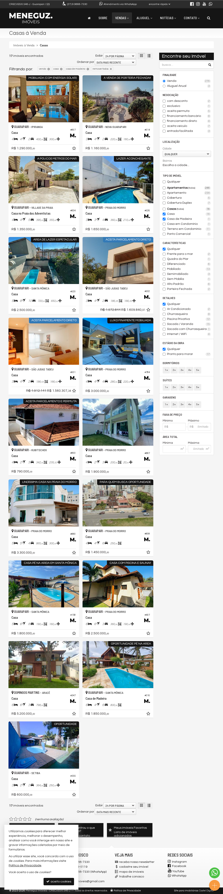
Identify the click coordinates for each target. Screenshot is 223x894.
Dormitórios (171, 363)
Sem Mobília (188, 279)
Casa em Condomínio (188, 223)
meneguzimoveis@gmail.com (83, 881)
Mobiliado (188, 269)
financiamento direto (188, 121)
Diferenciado (188, 264)
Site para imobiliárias (186, 890)
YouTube (178, 871)
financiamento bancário (188, 116)
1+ (166, 370)
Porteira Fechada (188, 289)
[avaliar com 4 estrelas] (25, 819)
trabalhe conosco (131, 876)
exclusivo (188, 106)
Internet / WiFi (188, 334)
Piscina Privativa (188, 319)
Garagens (169, 397)
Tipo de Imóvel (172, 175)
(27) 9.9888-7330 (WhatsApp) (86, 871)
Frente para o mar (188, 253)
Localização (171, 141)
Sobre (102, 18)
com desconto (188, 101)
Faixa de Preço (172, 414)
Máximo (193, 420)
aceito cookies (60, 881)
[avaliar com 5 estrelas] (29, 819)
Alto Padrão (188, 284)
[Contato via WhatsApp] (214, 872)
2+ (174, 370)
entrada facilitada (188, 131)
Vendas (120, 18)
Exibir (99, 55)
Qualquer (173, 181)
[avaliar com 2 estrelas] (16, 819)
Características (174, 243)
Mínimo (168, 420)
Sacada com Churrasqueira (188, 329)
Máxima (193, 442)
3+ (182, 370)
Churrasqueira (188, 314)
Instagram (179, 861)
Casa (188, 213)
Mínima (168, 442)
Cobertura (188, 197)
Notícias (166, 18)
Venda (188, 80)
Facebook (179, 866)
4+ (189, 370)
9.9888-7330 (77, 4)
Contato (190, 18)
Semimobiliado (188, 274)
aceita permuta (188, 111)
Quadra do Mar (188, 258)
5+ (197, 370)
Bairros (167, 160)
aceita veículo (188, 126)
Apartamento (188, 192)
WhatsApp (179, 875)
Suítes (167, 380)
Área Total (170, 437)
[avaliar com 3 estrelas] (20, 819)
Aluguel (143, 18)
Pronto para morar (188, 354)
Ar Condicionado (188, 309)
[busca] (209, 17)
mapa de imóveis (131, 871)
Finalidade (169, 75)
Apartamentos (188, 187)
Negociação (170, 95)
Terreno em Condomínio (188, 228)
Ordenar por (85, 62)
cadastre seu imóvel (133, 866)
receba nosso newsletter (136, 862)
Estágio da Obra (173, 343)
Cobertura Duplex (188, 202)
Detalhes (169, 298)
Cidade (167, 148)
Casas (188, 208)
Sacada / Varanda (188, 324)
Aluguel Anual (188, 85)
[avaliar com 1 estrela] (11, 819)
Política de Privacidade (127, 890)
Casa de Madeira (188, 218)
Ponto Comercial (188, 233)
